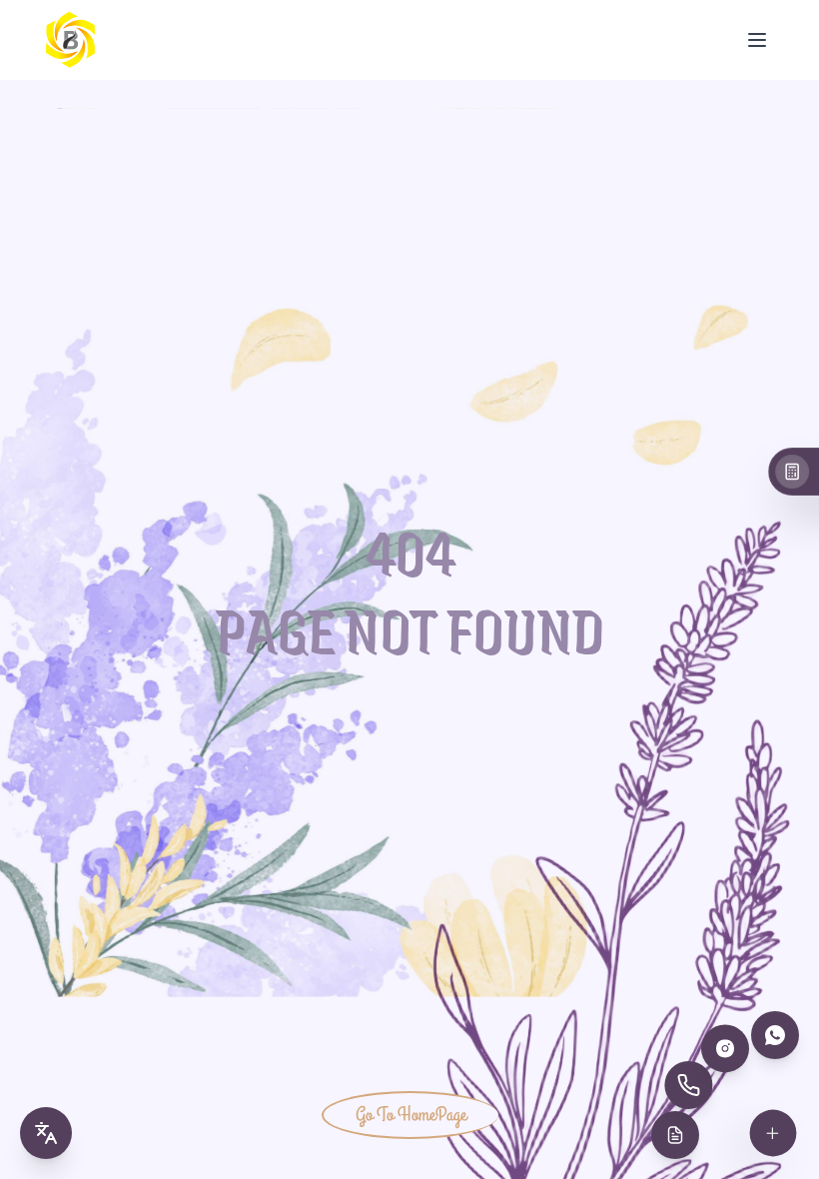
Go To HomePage (411, 1114)
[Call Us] (688, 1085)
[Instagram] (725, 1048)
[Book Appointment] (675, 1135)
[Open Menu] (757, 40)
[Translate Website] (46, 1133)
